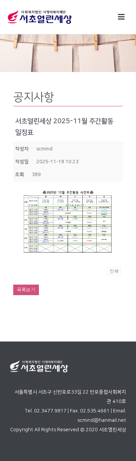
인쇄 (114, 271)
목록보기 (26, 290)
